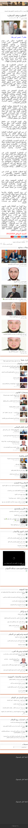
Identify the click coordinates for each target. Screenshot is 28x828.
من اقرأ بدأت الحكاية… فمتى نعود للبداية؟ (17, 498)
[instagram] (12, 826)
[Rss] (17, 826)
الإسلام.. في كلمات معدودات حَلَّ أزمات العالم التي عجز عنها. (13, 501)
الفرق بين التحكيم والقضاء (14, 406)
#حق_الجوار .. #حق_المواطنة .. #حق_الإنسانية (16, 700)
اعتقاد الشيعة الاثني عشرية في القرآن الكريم (16, 640)
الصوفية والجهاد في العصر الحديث (18, 600)
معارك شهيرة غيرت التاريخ (20, 494)
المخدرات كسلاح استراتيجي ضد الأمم (18, 683)
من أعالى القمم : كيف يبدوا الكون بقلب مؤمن (16, 621)
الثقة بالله (17, 464)
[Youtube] (15, 826)
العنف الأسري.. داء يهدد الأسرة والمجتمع (17, 264)
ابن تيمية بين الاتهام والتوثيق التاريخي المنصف (10, 372)
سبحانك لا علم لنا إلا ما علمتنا (19, 242)
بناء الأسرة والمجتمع (19, 11)
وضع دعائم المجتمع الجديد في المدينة (17, 722)
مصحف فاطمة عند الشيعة (20, 637)
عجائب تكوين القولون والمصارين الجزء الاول (16, 541)
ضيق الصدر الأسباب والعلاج (14, 625)
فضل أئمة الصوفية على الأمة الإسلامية (17, 604)
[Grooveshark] (14, 826)
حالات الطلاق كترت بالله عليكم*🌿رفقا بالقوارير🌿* (14, 299)
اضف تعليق (23, 18)
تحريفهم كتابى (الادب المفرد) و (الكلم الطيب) (16, 687)
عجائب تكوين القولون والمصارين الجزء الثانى (16, 538)
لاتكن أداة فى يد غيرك (7, 244)
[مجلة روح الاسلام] (14, 3)
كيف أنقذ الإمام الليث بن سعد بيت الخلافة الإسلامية (15, 334)
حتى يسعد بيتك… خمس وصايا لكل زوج (17, 351)
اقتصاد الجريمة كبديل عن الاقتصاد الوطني (17, 679)
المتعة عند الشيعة (21, 644)
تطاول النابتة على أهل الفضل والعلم (18, 470)
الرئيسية (25, 11)
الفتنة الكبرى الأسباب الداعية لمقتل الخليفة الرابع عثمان (14, 669)
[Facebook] (16, 826)
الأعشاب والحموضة (21, 545)
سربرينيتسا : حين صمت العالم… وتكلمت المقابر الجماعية (14, 707)
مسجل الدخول (11, 360)
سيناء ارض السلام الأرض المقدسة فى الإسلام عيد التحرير (14, 597)
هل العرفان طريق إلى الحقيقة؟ (13, 458)
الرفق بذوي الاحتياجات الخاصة (19, 704)
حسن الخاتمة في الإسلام (14, 474)
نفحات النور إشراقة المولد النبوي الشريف (11, 435)
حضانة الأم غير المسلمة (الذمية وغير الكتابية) (10, 418)
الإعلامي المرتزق (21, 690)
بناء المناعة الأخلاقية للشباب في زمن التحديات (16, 490)
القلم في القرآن (16, 377)
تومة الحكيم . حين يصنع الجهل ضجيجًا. (17, 316)
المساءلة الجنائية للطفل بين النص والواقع (11, 400)
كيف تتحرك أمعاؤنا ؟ (21, 534)
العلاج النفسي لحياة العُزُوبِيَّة (20, 281)
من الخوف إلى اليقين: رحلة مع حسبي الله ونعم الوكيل (14, 618)
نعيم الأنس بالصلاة (21, 614)
